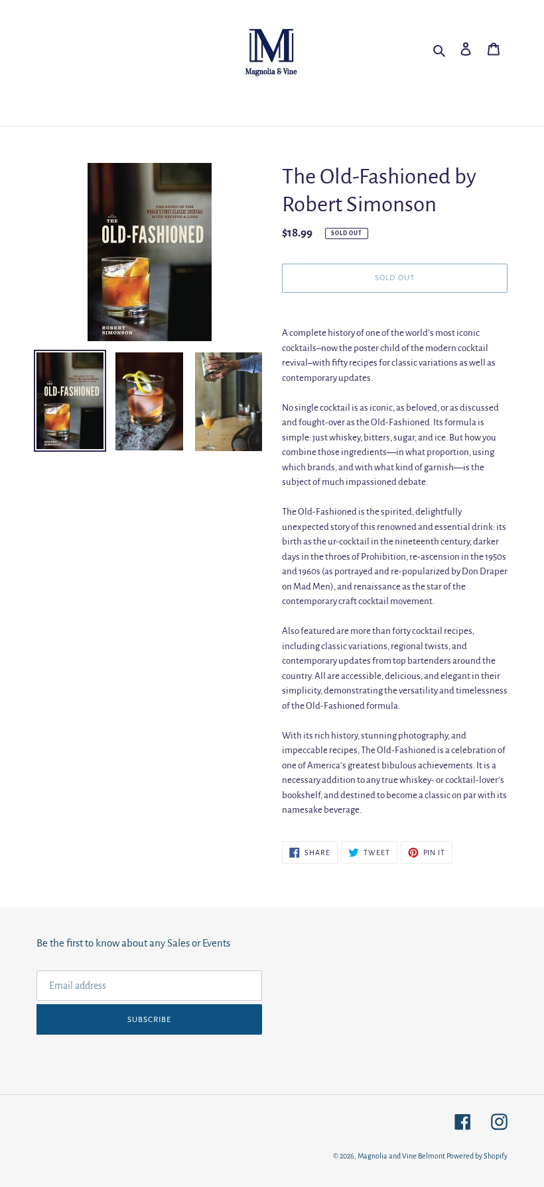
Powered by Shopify (477, 1156)
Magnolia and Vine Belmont (401, 1156)
